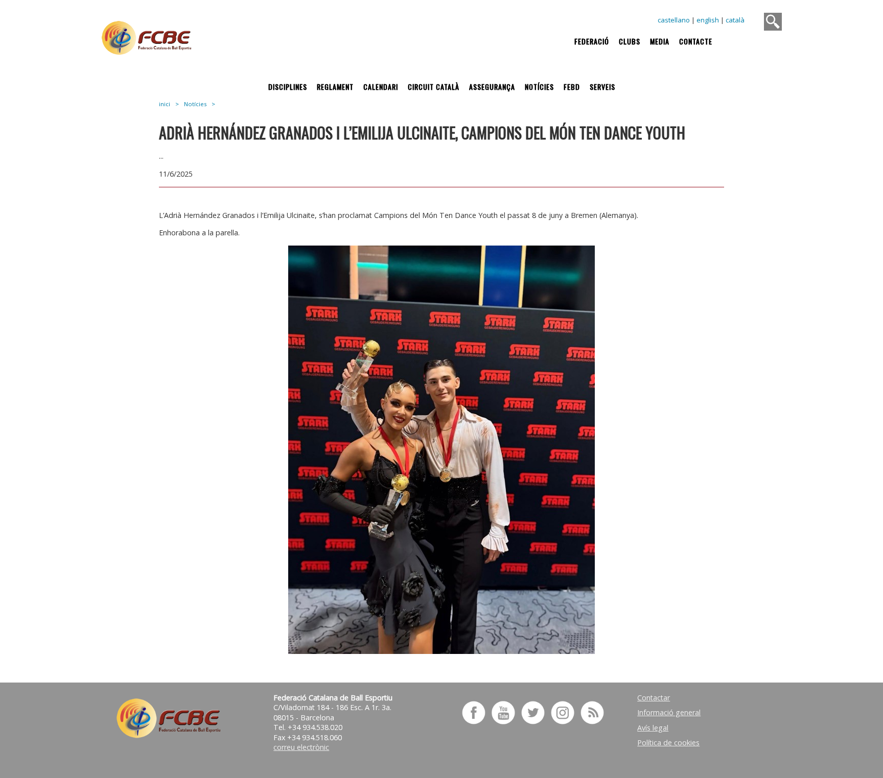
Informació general (669, 712)
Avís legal (652, 728)
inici (164, 104)
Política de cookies (668, 742)
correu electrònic (301, 747)
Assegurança (492, 86)
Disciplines (287, 86)
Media (659, 41)
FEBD (572, 86)
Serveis (602, 86)
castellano (674, 20)
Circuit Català (433, 86)
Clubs (629, 41)
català (735, 20)
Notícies (539, 86)
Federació (591, 41)
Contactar (653, 697)
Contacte (695, 41)
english (707, 20)
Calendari (380, 86)
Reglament (335, 86)
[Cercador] (773, 22)
